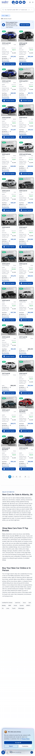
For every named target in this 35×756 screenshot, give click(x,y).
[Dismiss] (32, 22)
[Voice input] (29, 9)
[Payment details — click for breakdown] (10, 58)
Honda (15, 605)
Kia (3, 608)
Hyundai (22, 605)
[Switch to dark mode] (29, 2)
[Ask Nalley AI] (24, 2)
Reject (11, 746)
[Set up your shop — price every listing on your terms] (20, 2)
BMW (9, 605)
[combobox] (17, 10)
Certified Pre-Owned (7, 602)
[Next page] (28, 476)
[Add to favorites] (15, 31)
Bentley (4, 605)
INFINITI (28, 605)
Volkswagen (21, 608)
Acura (24, 602)
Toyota (13, 608)
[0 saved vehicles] (16, 2)
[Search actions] (31, 9)
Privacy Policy (26, 738)
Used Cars (17, 602)
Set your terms (25, 24)
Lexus (7, 608)
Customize (25, 746)
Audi (5, 15)
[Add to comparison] (15, 34)
